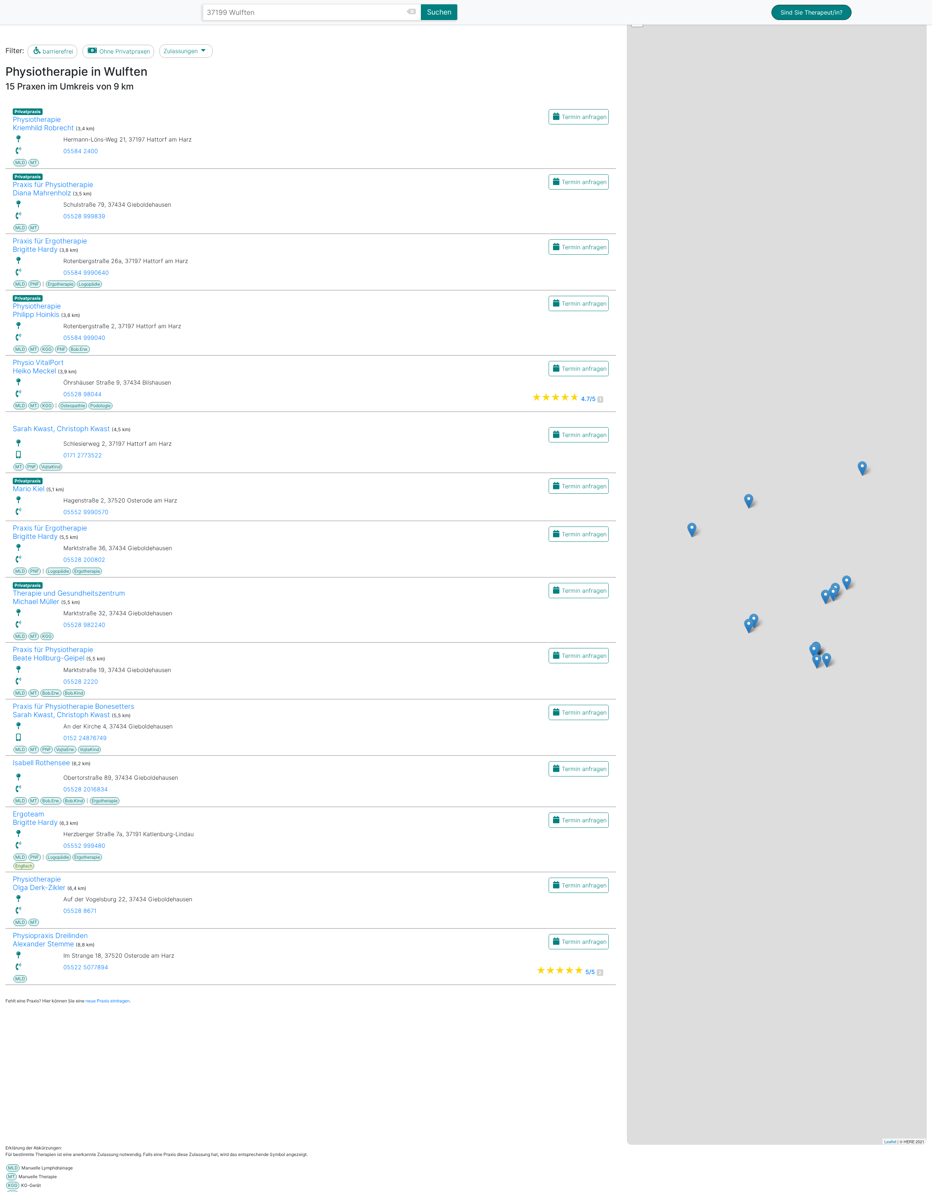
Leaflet (890, 1141)
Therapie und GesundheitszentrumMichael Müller (69, 597)
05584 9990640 (86, 272)
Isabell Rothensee (41, 762)
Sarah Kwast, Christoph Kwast (61, 428)
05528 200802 (84, 559)
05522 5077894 (85, 967)
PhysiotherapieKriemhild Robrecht (43, 123)
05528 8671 (79, 910)
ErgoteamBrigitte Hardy (35, 818)
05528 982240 (84, 624)
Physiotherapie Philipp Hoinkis (37, 310)
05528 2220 (80, 681)
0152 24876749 (85, 738)
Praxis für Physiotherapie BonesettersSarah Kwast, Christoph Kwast (73, 710)
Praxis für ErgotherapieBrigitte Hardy (50, 532)
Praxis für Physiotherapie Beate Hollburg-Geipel (53, 653)
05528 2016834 (85, 789)
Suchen (439, 12)
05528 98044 (82, 394)
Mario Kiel (28, 488)
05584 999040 (84, 337)
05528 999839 (84, 216)
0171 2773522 (82, 455)
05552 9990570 (85, 512)
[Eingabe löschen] (414, 12)
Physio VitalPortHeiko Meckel (38, 366)
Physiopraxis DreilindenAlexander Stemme (50, 939)
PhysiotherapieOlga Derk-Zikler (39, 883)
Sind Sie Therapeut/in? (811, 12)
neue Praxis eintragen (108, 1001)
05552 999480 (84, 845)
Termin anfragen (584, 116)
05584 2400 (80, 151)
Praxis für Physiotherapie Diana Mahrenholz (53, 188)
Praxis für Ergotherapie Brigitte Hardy (50, 245)
